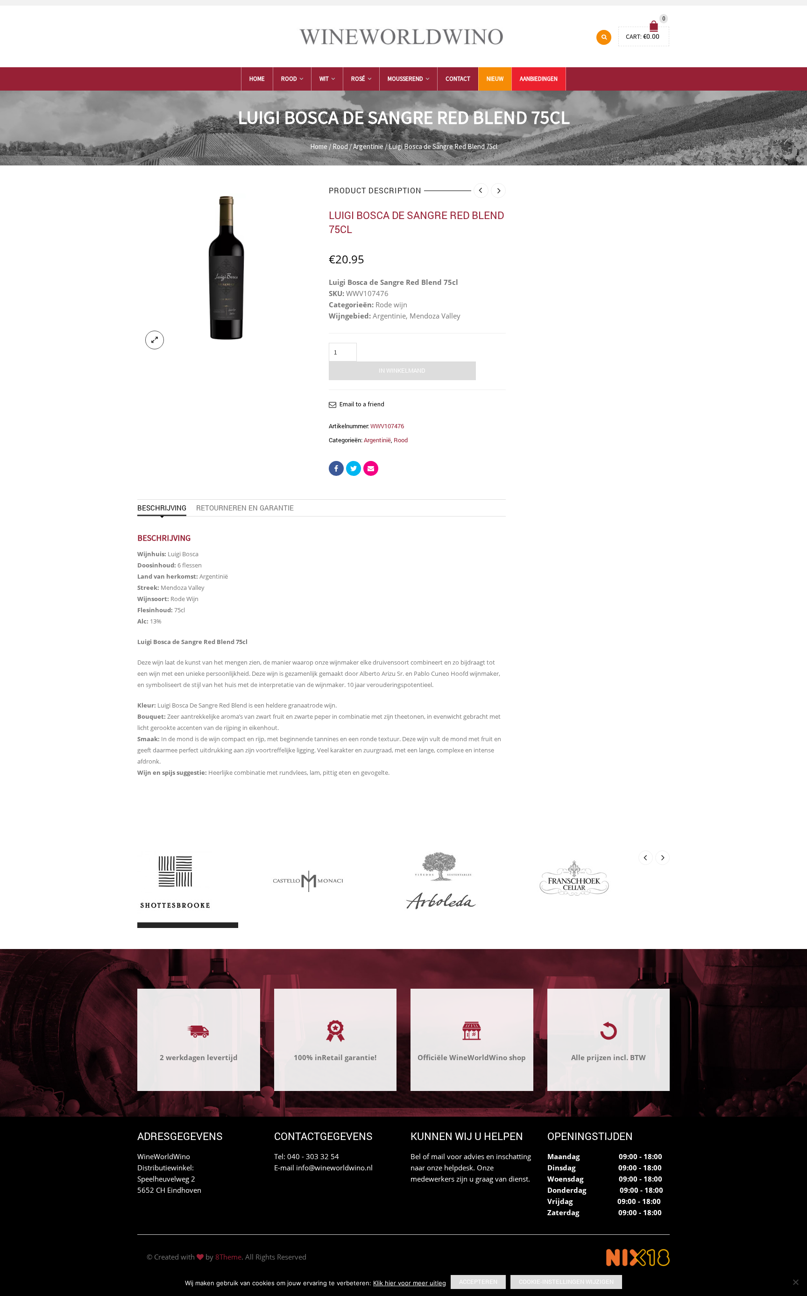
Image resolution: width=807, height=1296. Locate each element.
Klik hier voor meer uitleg (409, 1283)
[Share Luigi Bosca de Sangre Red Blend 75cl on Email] (370, 468)
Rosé (358, 79)
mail (438, 1156)
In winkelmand (402, 370)
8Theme (228, 1256)
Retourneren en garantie (245, 507)
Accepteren (478, 1281)
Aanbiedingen (539, 79)
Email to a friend (362, 404)
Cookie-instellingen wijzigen (566, 1281)
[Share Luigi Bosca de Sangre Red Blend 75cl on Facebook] (336, 468)
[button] (145, 925)
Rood (289, 79)
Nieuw (495, 79)
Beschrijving (161, 507)
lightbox (154, 340)
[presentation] (645, 857)
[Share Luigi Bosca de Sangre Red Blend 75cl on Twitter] (353, 468)
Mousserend (405, 79)
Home (257, 79)
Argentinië (368, 146)
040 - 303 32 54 (313, 1156)
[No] (795, 1282)
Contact (458, 79)
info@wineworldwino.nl (334, 1167)
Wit (324, 79)
